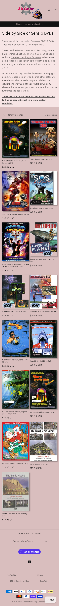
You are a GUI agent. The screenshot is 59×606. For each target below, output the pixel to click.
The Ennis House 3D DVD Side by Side (14, 514)
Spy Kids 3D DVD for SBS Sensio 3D (15, 214)
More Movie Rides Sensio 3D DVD (42, 412)
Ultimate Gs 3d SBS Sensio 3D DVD (43, 311)
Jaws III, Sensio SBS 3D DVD (40, 361)
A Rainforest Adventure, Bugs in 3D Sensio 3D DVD (14, 412)
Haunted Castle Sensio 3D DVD (14, 311)
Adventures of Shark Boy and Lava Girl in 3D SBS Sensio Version (15, 265)
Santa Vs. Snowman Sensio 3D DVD (15, 463)
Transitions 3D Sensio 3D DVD (41, 159)
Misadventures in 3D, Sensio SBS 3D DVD (15, 361)
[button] (3, 10)
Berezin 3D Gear (24, 602)
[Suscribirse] (46, 541)
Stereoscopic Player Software (26, 57)
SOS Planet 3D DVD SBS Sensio (41, 208)
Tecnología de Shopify (38, 602)
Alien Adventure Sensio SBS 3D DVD (42, 260)
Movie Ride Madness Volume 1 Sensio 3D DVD (14, 162)
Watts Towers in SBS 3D (39, 464)
